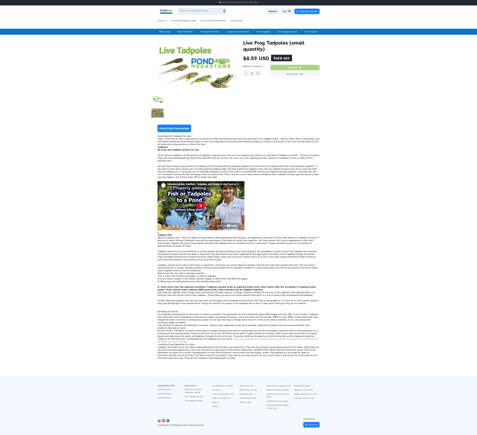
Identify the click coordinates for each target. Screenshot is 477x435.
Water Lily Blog (245, 402)
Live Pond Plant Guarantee (222, 386)
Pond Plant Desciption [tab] (174, 128)
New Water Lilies (246, 394)
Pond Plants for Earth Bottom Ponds (278, 395)
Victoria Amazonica (165, 394)
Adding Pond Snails (302, 386)
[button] (165, 32)
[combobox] (202, 11)
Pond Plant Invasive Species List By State (278, 406)
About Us (215, 402)
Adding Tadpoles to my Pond (305, 394)
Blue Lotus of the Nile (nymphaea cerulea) (193, 390)
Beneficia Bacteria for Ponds (278, 390)
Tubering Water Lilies (247, 398)
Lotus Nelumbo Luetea (194, 401)
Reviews (215, 407)
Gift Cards (216, 390)
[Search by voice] (224, 10)
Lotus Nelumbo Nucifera (194, 397)
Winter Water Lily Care (248, 390)
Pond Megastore (177, 425)
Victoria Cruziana (164, 389)
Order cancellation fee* (221, 398)
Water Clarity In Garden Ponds (279, 386)
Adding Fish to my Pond (303, 390)
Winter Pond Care (246, 386)
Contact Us (313, 425)
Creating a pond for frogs (304, 398)
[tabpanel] (239, 247)
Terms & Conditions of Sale (223, 394)
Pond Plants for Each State (277, 401)
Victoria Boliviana (164, 398)
